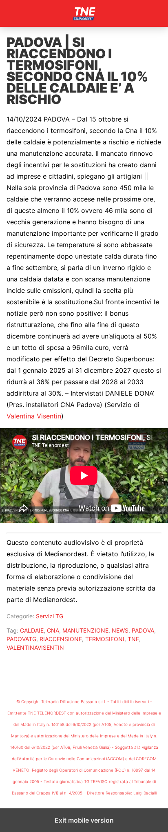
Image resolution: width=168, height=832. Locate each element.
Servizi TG (49, 616)
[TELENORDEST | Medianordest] (84, 13)
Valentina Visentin (34, 416)
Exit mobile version (84, 820)
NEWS (120, 630)
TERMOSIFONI (104, 638)
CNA (53, 630)
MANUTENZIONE (85, 630)
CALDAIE (32, 630)
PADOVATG (21, 638)
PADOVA (143, 630)
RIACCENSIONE (61, 638)
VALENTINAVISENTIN (35, 647)
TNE (133, 638)
